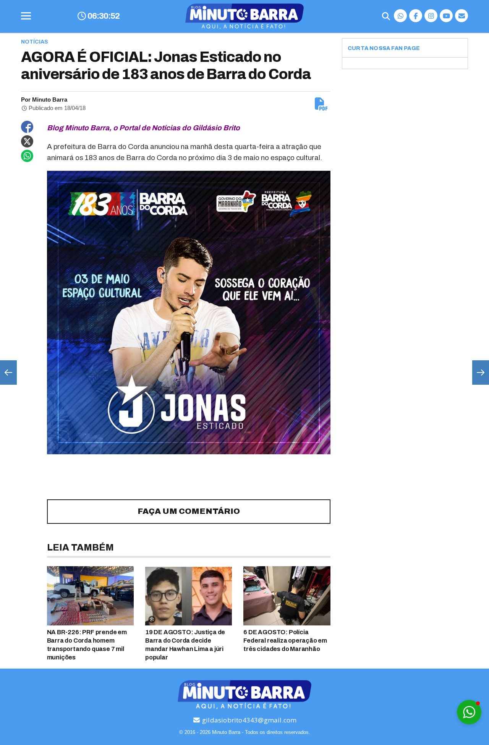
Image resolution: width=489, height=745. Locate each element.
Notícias (34, 42)
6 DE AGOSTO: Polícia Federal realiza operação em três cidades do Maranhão (285, 640)
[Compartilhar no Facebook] (27, 127)
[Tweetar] (27, 141)
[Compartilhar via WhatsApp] (27, 156)
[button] (469, 712)
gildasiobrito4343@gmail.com (249, 720)
